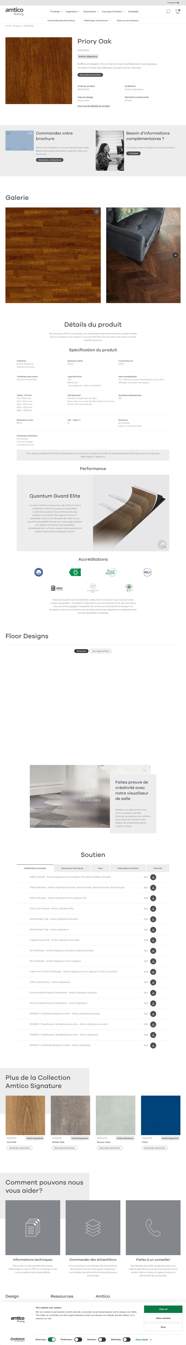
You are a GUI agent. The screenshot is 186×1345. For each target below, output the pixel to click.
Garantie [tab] (158, 868)
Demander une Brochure (49, 160)
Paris (145, 1142)
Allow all (163, 1309)
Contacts (133, 11)
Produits (55, 11)
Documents (90, 11)
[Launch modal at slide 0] (97, 212)
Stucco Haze (103, 1142)
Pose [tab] (100, 868)
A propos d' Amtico (112, 11)
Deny (163, 1327)
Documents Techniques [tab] (72, 868)
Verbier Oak (58, 1142)
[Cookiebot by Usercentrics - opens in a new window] (18, 1340)
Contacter (133, 153)
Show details (142, 1339)
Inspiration (71, 11)
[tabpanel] (93, 961)
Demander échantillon (90, 75)
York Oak (11, 1142)
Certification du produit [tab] (35, 868)
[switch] (78, 1339)
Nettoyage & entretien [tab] (128, 868)
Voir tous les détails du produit (93, 105)
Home (8, 26)
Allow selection (163, 1318)
